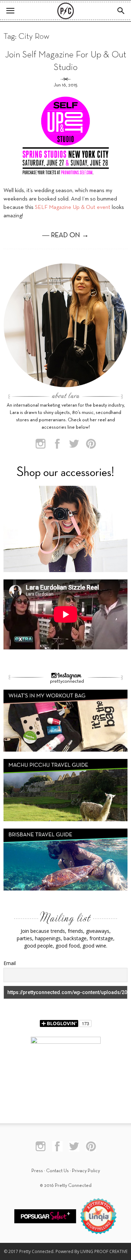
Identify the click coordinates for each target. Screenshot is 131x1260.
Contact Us (57, 1171)
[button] (121, 10)
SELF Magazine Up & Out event (72, 207)
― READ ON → (65, 235)
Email (9, 963)
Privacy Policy (86, 1171)
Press (37, 1171)
